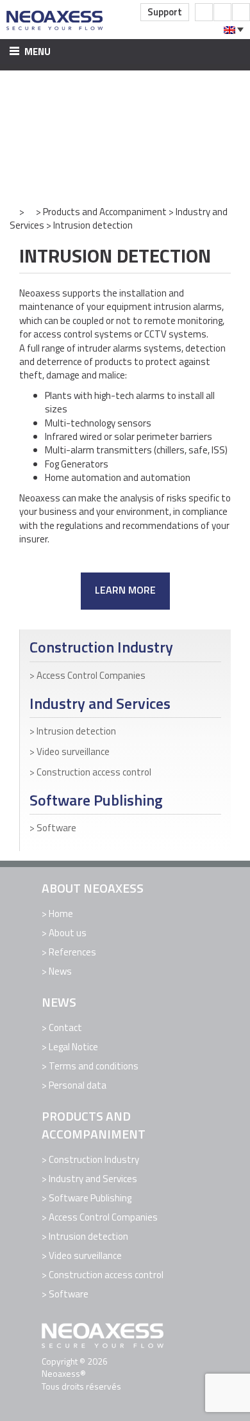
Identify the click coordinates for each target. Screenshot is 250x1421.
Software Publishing (96, 800)
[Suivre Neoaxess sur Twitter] (222, 12)
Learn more (125, 589)
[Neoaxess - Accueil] (55, 19)
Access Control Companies (91, 675)
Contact (65, 1027)
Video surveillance (73, 751)
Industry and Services (100, 703)
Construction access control (94, 772)
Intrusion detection (76, 731)
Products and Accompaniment (105, 211)
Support (164, 11)
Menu (36, 51)
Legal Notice (73, 1046)
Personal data (77, 1085)
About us (68, 932)
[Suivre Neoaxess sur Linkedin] (241, 12)
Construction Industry (101, 647)
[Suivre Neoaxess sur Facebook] (204, 12)
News (60, 971)
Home (61, 913)
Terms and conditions (93, 1066)
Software (56, 827)
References (72, 952)
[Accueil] (13, 211)
